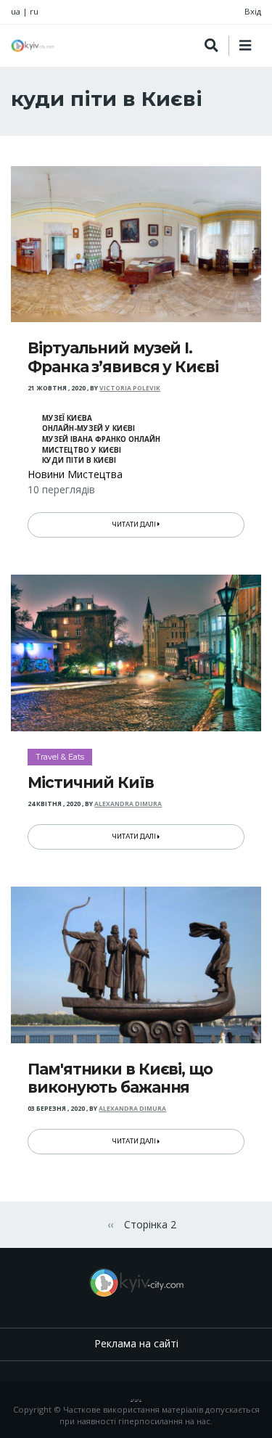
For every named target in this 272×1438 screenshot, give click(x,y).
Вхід (252, 11)
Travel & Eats (60, 757)
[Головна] (32, 45)
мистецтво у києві (81, 450)
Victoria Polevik (129, 388)
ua (15, 11)
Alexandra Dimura (128, 804)
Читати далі (134, 524)
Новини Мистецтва (75, 474)
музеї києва (67, 418)
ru (34, 11)
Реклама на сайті (136, 1343)
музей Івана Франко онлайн (101, 439)
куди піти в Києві (79, 460)
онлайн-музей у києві (88, 428)
